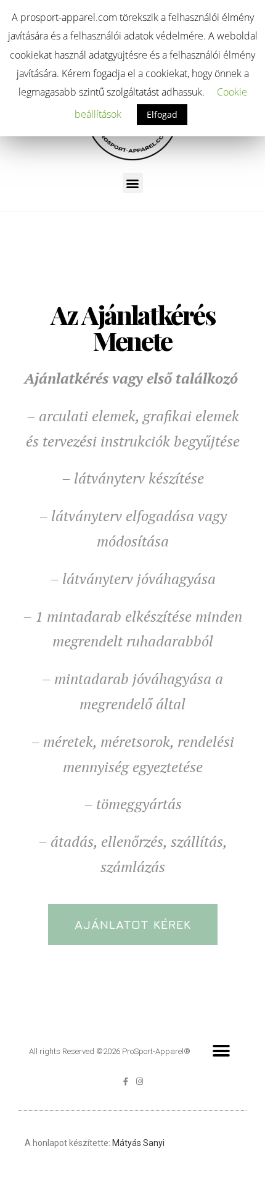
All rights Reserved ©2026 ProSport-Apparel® (109, 1051)
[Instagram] (140, 1082)
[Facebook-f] (125, 1082)
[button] (133, 924)
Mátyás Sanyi (138, 1143)
